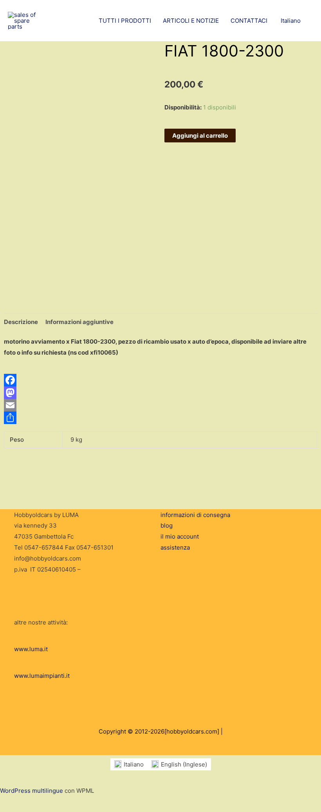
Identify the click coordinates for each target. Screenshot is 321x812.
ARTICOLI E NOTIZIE (191, 20)
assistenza (175, 547)
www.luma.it (31, 649)
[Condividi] (160, 417)
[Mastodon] (160, 392)
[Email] (160, 405)
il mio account (179, 536)
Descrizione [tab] (21, 322)
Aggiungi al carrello (200, 135)
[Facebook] (160, 380)
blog (166, 525)
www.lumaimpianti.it (42, 675)
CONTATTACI (249, 20)
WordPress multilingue (31, 790)
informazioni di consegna (195, 515)
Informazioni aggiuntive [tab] (79, 322)
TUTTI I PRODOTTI (125, 20)
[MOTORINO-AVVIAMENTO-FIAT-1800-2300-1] (24, 266)
